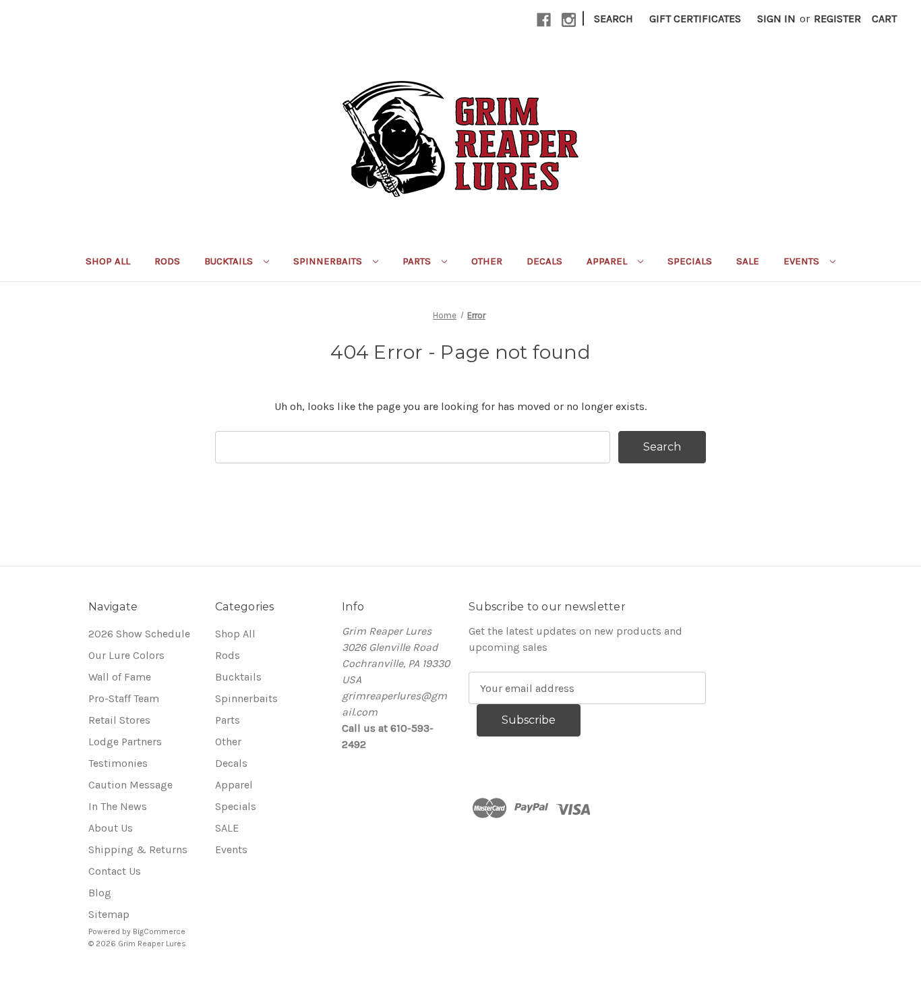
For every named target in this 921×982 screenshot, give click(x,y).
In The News (117, 806)
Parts (418, 261)
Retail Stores (119, 720)
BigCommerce (159, 931)
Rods (167, 261)
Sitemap (108, 914)
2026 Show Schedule (139, 633)
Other (486, 261)
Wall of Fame (119, 676)
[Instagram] (569, 20)
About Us (110, 827)
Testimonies (118, 763)
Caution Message (130, 784)
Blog (99, 892)
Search (613, 18)
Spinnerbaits (329, 261)
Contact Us (114, 871)
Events (802, 261)
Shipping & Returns (137, 849)
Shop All (108, 261)
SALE (747, 261)
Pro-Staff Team (123, 698)
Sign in (776, 18)
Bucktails (230, 261)
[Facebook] (544, 20)
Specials (689, 261)
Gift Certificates (695, 18)
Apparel (608, 261)
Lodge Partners (125, 741)
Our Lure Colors (126, 655)
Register (837, 18)
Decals (544, 261)
